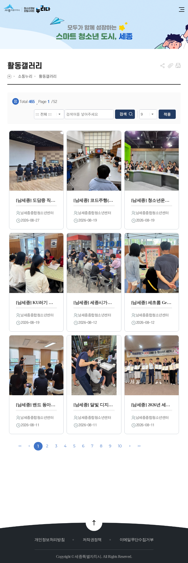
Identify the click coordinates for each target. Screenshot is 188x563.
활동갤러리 (48, 76)
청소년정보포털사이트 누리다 (27, 10)
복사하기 (170, 65)
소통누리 (25, 76)
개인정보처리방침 (50, 540)
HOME (9, 76)
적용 (167, 114)
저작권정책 (92, 540)
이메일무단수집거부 (136, 540)
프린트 (178, 65)
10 (120, 446)
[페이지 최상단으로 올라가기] (94, 522)
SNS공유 (162, 65)
